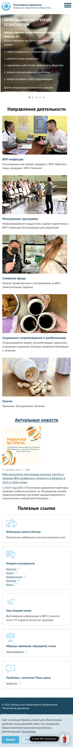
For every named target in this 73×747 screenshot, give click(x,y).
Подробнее (28, 731)
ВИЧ (28, 469)
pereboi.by (12, 683)
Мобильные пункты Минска (23, 531)
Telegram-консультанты (20, 563)
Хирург (10, 573)
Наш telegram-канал (18, 610)
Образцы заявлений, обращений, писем (31, 646)
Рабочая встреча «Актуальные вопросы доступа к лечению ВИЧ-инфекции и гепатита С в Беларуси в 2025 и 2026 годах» (33, 478)
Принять (10, 739)
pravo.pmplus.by (15, 651)
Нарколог (11, 569)
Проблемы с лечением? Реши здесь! (28, 677)
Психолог (11, 580)
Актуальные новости (36, 420)
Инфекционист (14, 577)
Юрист (9, 584)
